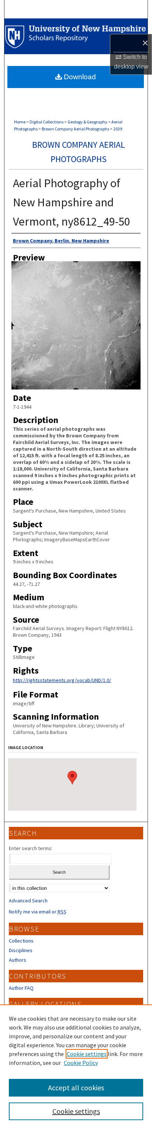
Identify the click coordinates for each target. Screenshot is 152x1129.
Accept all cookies (76, 1087)
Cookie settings (87, 1054)
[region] (76, 1066)
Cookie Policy (81, 1062)
